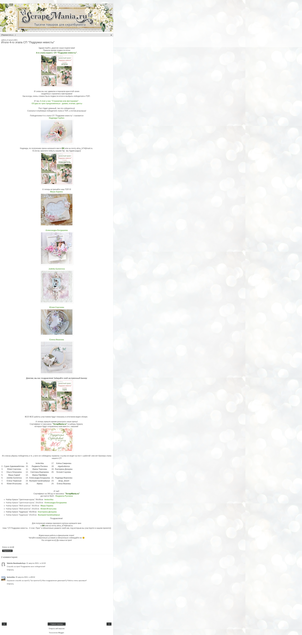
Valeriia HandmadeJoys (16, 563)
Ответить (10, 570)
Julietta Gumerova (14, 478)
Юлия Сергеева (14, 469)
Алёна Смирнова (63, 463)
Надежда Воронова (63, 478)
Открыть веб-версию (57, 628)
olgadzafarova (64, 466)
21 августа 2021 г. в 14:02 (36, 563)
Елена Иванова (64, 484)
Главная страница (56, 624)
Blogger (61, 633)
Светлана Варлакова (39, 472)
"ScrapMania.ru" (59, 424)
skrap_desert (63, 481)
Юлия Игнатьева (14, 484)
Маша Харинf (14, 475)
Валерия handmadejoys (39, 481)
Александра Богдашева (39, 478)
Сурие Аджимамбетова (14, 466)
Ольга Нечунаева (14, 472)
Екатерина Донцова (63, 469)
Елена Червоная (14, 481)
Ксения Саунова (64, 472)
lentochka (40, 463)
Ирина (39, 484)
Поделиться (7, 551)
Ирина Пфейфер (39, 475)
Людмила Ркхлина (40, 466)
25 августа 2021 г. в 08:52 (25, 577)
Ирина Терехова (39, 469)
